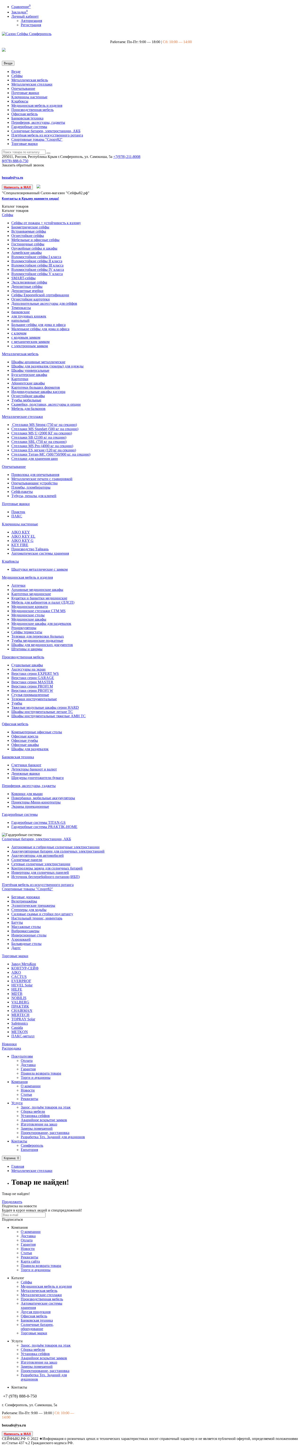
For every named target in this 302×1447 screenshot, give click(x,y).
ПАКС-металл (22, 1036)
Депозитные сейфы (26, 286)
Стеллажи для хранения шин (34, 459)
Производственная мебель (32, 110)
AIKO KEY (20, 532)
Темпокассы (21, 308)
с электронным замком (29, 346)
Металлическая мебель (29, 80)
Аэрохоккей (21, 939)
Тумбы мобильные (26, 400)
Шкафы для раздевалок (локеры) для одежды (47, 366)
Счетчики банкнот (26, 765)
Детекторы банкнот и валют (34, 769)
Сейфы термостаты (26, 632)
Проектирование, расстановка (45, 1133)
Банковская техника (27, 118)
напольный (20, 320)
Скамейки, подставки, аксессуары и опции (46, 404)
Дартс (16, 948)
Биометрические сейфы (30, 227)
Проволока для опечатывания (35, 475)
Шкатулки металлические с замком (39, 569)
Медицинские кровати (29, 607)
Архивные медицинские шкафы (37, 590)
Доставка (28, 1065)
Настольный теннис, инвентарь (36, 918)
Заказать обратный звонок (23, 165)
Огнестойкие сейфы (27, 236)
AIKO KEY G (22, 541)
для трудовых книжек (28, 316)
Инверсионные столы (28, 935)
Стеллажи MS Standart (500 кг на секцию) (44, 429)
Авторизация (31, 21)
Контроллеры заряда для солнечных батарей (47, 868)
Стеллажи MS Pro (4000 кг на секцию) (42, 446)
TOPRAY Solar (23, 1019)
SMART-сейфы (23, 278)
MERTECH (20, 1015)
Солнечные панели (26, 860)
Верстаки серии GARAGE (32, 678)
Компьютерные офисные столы (36, 732)
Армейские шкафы (26, 253)
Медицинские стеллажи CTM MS (38, 611)
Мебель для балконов (28, 409)
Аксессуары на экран (28, 669)
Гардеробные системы (29, 127)
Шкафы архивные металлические (38, 362)
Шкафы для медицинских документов (42, 645)
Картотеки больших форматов (35, 387)
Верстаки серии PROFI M (32, 686)
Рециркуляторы (23, 628)
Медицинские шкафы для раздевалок (41, 624)
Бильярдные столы (26, 944)
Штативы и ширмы (26, 649)
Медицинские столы (28, 615)
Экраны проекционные (30, 806)
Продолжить (12, 1202)
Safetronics (19, 1023)
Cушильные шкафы (27, 665)
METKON (19, 1032)
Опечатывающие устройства (34, 483)
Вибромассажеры (25, 931)
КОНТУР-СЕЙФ (25, 968)
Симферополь (32, 1145)
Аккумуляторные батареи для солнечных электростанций (58, 851)
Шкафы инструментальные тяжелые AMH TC (48, 716)
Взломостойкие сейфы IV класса (37, 270)
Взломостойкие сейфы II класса (36, 261)
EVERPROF (21, 981)
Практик (18, 512)
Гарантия (28, 1069)
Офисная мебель (24, 114)
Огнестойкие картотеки (30, 299)
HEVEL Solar (22, 985)
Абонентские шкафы (28, 383)
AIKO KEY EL (23, 536)
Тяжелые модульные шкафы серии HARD (45, 707)
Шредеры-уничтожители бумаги (37, 778)
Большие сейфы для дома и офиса (38, 325)
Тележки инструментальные (34, 699)
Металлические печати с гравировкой (41, 479)
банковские (20, 312)
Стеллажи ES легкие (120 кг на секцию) (43, 450)
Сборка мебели (33, 1111)
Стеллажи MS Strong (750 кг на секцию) (44, 425)
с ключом (18, 333)
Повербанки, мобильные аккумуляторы (43, 798)
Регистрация (31, 25)
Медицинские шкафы (28, 619)
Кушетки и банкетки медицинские (39, 598)
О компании (31, 1086)
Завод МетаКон (23, 964)
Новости (28, 1090)
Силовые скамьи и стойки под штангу (42, 914)
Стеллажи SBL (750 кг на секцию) (39, 442)
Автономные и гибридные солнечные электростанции (55, 847)
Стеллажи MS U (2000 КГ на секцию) (41, 433)
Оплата (27, 1061)
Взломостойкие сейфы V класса (37, 274)
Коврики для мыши (27, 794)
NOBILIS (18, 998)
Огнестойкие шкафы (28, 396)
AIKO (16, 972)
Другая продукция (35, 1312)
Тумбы (16, 703)
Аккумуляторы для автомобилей (37, 855)
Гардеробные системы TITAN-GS (38, 822)
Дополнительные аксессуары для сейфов (44, 303)
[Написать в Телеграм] (39, 187)
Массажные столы (26, 927)
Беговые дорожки (25, 897)
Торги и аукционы (35, 1078)
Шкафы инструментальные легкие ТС (42, 712)
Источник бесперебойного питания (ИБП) (45, 877)
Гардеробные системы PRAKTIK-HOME (44, 827)
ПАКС (16, 516)
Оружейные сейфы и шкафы (34, 248)
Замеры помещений (37, 1128)
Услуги (17, 1103)
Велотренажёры (24, 901)
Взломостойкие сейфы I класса (36, 257)
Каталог (15, 211)
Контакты (19, 1141)
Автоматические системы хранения (40, 553)
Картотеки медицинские (31, 594)
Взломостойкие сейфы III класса (37, 265)
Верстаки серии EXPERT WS (35, 674)
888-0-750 (15, 161)
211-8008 (126, 157)
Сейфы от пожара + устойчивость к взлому (46, 223)
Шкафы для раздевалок (30, 749)
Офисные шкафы (25, 745)
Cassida (17, 1028)
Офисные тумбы (24, 740)
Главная (17, 1166)
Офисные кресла (24, 736)
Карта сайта (30, 1261)
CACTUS (19, 977)
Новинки (9, 1044)
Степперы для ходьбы (28, 910)
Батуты (17, 922)
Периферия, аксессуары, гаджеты (38, 122)
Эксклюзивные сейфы (29, 282)
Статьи (26, 1094)
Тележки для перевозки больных (37, 636)
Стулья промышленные (30, 695)
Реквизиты (29, 1099)
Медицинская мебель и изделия (36, 105)
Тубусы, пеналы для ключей (33, 496)
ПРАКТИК (20, 1006)
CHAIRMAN (21, 1011)
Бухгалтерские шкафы (29, 375)
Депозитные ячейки (27, 291)
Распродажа (11, 1048)
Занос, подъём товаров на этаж (46, 1107)
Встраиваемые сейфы (28, 231)
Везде (16, 72)
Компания (19, 1082)
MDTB (16, 994)
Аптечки (18, 585)
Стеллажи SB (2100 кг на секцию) (38, 437)
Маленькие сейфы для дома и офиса (40, 329)
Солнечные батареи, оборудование (37, 1327)
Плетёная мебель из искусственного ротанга (47, 135)
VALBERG (20, 1002)
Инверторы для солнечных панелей (40, 872)
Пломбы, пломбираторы (30, 487)
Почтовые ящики (25, 93)
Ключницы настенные (29, 97)
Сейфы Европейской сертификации (40, 295)
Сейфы (17, 76)
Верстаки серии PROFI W (32, 690)
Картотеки (19, 379)
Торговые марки (24, 144)
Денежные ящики (25, 773)
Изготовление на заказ (39, 1124)
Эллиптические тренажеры (33, 905)
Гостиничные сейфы (27, 244)
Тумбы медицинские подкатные (37, 641)
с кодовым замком (25, 337)
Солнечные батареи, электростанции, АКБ (45, 131)
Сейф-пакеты (22, 492)
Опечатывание (23, 89)
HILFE (16, 989)
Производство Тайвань (30, 549)
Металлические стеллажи (31, 84)
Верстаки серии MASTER (32, 682)
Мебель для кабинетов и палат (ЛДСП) (42, 602)
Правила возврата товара (41, 1073)
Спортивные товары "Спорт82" (37, 139)
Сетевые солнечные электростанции (40, 864)
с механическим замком (30, 342)
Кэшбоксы (19, 101)
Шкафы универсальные (30, 370)
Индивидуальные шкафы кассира (38, 392)
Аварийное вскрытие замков (44, 1120)
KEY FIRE (19, 545)
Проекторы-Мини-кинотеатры (36, 802)
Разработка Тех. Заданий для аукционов (53, 1137)
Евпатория (29, 1150)
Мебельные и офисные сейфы (35, 240)
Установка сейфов (35, 1116)
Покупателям (22, 1056)
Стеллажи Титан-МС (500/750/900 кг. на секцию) (50, 454)
